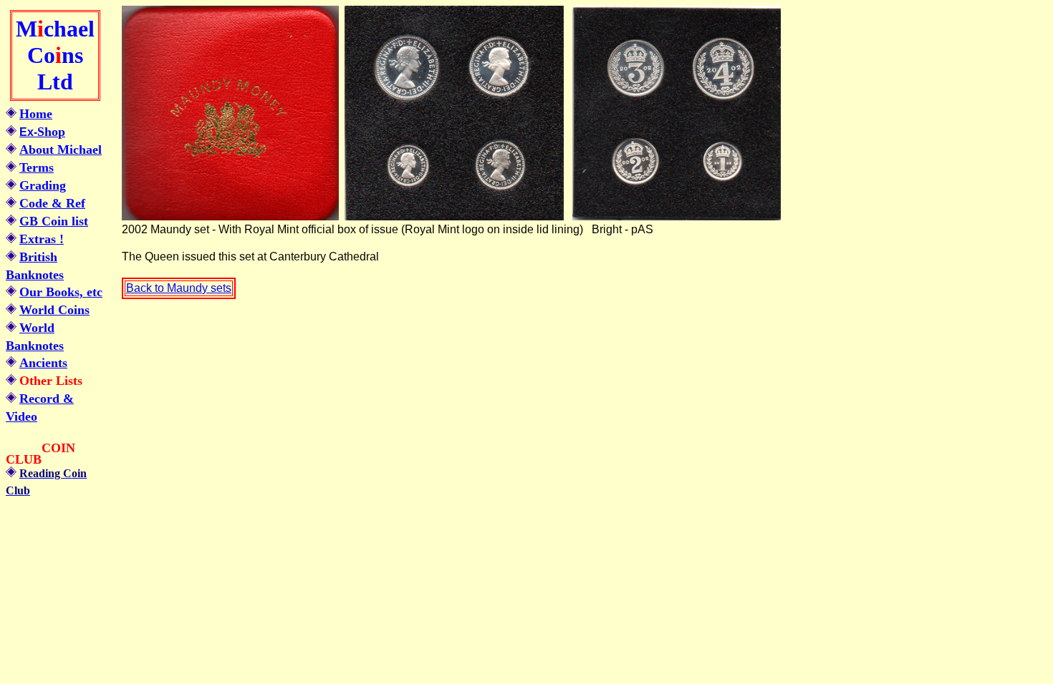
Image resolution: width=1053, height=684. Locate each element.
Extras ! (41, 239)
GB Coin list (53, 221)
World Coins (54, 310)
